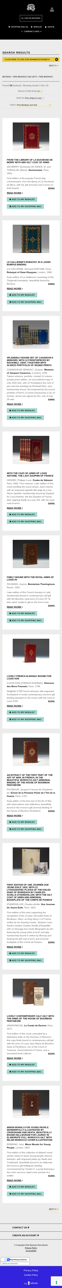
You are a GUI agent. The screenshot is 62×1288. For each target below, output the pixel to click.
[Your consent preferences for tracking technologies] (56, 1282)
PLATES (28, 890)
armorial (33, 185)
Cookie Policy (31, 1275)
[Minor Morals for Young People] (31, 1104)
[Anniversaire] (31, 136)
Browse (6, 77)
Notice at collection (10, 1263)
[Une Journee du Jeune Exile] (31, 861)
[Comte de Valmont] (31, 450)
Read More (14, 193)
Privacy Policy (31, 1248)
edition (15, 178)
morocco (46, 694)
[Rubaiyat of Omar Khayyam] (31, 239)
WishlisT (37, 27)
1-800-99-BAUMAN (31, 18)
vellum (32, 935)
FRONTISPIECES (37, 360)
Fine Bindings (46, 77)
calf (45, 595)
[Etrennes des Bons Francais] (31, 653)
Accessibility (31, 1251)
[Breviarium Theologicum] (31, 554)
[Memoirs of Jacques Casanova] (31, 334)
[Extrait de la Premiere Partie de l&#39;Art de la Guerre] (31, 752)
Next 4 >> (53, 66)
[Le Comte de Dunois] (31, 993)
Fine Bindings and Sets (25, 77)
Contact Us (20, 1227)
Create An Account (24, 1235)
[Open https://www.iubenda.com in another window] (33, 1283)
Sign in (50, 27)
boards (15, 188)
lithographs (40, 929)
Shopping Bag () (19, 27)
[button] (30, 31)
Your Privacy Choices (18, 1260)
